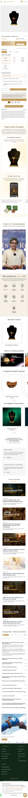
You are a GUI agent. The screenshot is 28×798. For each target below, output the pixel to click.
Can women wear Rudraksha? (8, 695)
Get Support (4, 739)
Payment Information (21, 756)
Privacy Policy (4, 751)
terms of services (17, 92)
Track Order (20, 751)
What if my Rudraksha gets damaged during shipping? (13, 707)
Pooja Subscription (5, 758)
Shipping (25, 109)
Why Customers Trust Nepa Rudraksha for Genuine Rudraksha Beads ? (13, 643)
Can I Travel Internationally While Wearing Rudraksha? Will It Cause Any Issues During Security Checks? (13, 704)
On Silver (14, 61)
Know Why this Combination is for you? (13, 106)
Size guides (25, 48)
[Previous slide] (13, 400)
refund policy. (24, 92)
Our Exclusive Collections (6, 753)
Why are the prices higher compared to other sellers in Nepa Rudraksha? (13, 677)
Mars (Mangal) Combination (11, 345)
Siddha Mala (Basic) (11, 428)
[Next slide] (15, 400)
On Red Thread (5, 61)
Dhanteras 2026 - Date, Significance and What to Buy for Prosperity (13, 598)
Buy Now (14, 99)
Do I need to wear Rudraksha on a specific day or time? (13, 691)
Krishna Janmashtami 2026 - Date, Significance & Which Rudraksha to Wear (13, 500)
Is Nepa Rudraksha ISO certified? (9, 670)
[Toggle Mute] (4, 231)
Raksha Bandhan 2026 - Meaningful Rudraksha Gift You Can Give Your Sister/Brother (11, 525)
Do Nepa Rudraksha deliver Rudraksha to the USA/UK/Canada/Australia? (11, 700)
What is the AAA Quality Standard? (9, 666)
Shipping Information (21, 753)
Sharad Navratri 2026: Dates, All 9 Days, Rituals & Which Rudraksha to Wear (13, 622)
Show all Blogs (14, 481)
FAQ (19, 758)
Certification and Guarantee (6, 769)
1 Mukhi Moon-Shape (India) (11, 396)
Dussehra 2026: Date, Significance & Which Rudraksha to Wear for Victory (13, 550)
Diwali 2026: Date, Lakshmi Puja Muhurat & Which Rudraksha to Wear (13, 574)
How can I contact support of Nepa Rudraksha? (12, 688)
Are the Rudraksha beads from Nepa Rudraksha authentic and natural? (12, 663)
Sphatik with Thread (23, 61)
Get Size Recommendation (22, 760)
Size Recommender (19, 48)
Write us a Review (4, 771)
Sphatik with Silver (6, 69)
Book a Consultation (5, 756)
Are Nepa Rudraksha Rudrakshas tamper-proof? (12, 673)
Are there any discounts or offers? (9, 685)
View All (3, 711)
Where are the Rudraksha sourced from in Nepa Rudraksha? (12, 659)
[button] (2, 249)
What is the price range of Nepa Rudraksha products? (13, 680)
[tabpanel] (14, 18)
